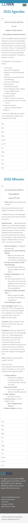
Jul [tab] (2, 148)
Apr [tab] (3, 132)
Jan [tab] (3, 18)
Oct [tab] (3, 160)
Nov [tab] (3, 164)
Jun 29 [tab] (3, 144)
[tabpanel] (14, 71)
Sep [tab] (3, 156)
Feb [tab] (3, 124)
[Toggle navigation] (24, 5)
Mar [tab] (3, 128)
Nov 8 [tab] (3, 457)
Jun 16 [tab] (3, 140)
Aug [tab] (3, 152)
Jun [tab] (3, 437)
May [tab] (3, 136)
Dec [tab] (3, 168)
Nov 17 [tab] (4, 461)
